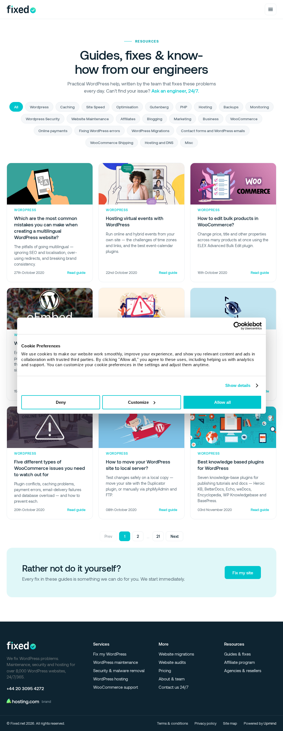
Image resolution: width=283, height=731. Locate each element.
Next (175, 536)
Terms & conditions (172, 723)
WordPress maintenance (115, 662)
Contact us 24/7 (173, 687)
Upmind (270, 723)
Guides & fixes (237, 653)
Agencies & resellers (242, 670)
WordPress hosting (110, 678)
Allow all (222, 402)
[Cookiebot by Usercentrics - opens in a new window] (237, 326)
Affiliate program (239, 662)
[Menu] (270, 9)
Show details (237, 385)
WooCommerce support (115, 687)
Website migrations (176, 653)
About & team (172, 678)
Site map (230, 723)
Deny (61, 402)
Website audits (172, 662)
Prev (108, 536)
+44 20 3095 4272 (25, 688)
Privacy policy (205, 723)
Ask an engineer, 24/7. (175, 90)
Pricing (165, 670)
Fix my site (242, 572)
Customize (138, 402)
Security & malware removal (119, 670)
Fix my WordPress (109, 653)
